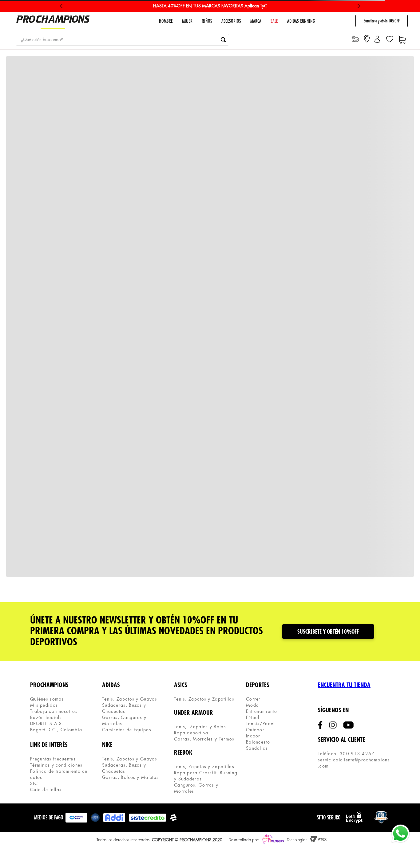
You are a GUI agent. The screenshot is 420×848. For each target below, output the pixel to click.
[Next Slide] (359, 6)
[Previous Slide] (61, 6)
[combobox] (122, 39)
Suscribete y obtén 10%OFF (382, 21)
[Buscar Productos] (223, 39)
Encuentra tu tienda (344, 685)
